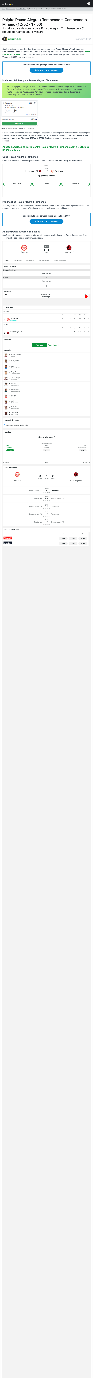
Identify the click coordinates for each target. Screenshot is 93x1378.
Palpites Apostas (10, 8)
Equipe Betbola (14, 39)
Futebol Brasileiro (21, 8)
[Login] (88, 4)
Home (3, 8)
